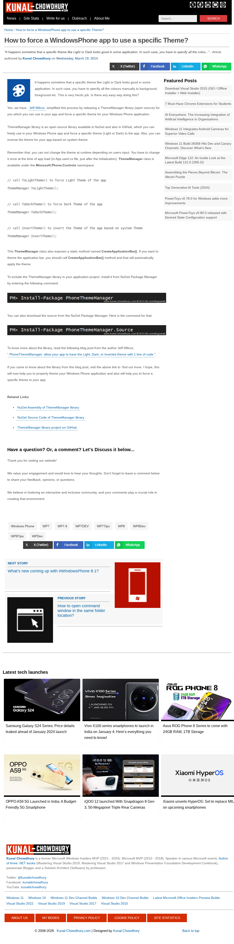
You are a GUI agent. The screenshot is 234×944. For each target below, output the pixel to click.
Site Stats (31, 18)
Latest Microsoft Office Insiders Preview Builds (186, 898)
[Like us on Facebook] (200, 6)
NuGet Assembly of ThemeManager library (48, 407)
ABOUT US (19, 918)
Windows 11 (15, 898)
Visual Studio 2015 (114, 903)
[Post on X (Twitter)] (125, 69)
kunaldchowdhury (35, 882)
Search (213, 18)
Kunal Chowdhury (126, 931)
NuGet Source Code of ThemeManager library (50, 417)
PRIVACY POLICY (87, 918)
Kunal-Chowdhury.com (74, 931)
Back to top (190, 931)
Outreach (79, 18)
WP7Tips (103, 526)
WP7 (46, 526)
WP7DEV (82, 526)
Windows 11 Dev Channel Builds (74, 898)
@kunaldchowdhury (32, 877)
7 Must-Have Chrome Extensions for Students (198, 103)
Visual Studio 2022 (19, 903)
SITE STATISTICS (167, 918)
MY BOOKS (50, 918)
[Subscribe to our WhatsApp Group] (223, 6)
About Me (102, 18)
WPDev (37, 536)
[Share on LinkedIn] (186, 69)
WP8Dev (139, 526)
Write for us (55, 18)
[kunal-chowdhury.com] (37, 11)
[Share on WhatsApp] (216, 69)
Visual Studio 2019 (51, 903)
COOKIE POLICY (126, 918)
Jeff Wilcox (37, 108)
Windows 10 (37, 898)
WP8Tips (17, 536)
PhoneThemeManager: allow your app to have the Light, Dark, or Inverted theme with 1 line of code (81, 354)
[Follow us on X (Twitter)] (193, 6)
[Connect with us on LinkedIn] (208, 6)
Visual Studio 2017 (82, 903)
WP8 (121, 526)
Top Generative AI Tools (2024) (187, 187)
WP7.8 (62, 526)
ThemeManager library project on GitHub (47, 427)
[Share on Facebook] (155, 69)
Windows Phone (22, 526)
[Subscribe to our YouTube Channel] (215, 6)
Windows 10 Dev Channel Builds (125, 898)
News (11, 18)
